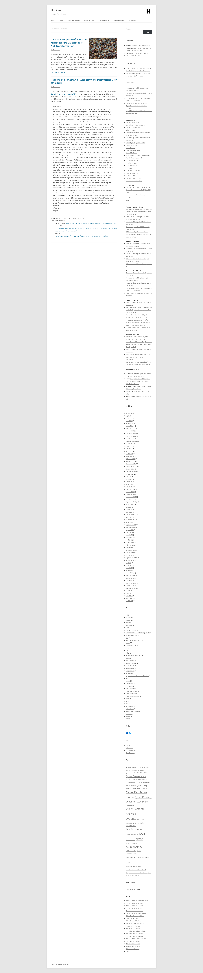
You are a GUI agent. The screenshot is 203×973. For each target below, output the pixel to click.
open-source (130, 666)
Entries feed (129, 748)
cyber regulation (142, 788)
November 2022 (131, 515)
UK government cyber (132, 873)
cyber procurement (131, 788)
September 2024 (131, 471)
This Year (133, 51)
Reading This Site (74, 20)
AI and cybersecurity (133, 767)
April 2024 (129, 484)
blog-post (129, 625)
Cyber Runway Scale (137, 801)
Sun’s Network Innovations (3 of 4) (63, 94)
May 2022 (129, 517)
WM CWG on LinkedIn (133, 941)
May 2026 (129, 421)
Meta (134, 56)
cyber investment (144, 782)
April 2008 (129, 570)
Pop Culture (129, 168)
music (128, 658)
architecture (129, 617)
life (127, 650)
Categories (142, 53)
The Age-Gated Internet (133, 127)
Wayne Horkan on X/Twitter (134, 906)
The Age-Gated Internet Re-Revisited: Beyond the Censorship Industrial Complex (137, 105)
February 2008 (130, 575)
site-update (129, 686)
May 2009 (129, 537)
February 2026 (130, 428)
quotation (129, 673)
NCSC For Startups (131, 165)
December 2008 (131, 550)
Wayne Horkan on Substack (134, 911)
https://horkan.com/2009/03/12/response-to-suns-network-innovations (91, 223)
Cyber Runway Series (132, 173)
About (61, 20)
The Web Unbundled (132, 122)
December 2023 (131, 494)
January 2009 (130, 548)
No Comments (55, 50)
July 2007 (128, 593)
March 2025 (129, 456)
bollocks (129, 770)
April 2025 (129, 454)
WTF (127, 719)
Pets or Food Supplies (132, 949)
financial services (130, 840)
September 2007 (131, 588)
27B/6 (127, 951)
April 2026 (129, 423)
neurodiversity (130, 663)
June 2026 (129, 418)
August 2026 (130, 413)
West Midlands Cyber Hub (134, 158)
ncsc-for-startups (132, 843)
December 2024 (131, 464)
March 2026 (129, 426)
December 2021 (131, 520)
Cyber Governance (136, 776)
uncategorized (130, 706)
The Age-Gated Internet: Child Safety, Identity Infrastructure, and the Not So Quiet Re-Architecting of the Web (138, 322)
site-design (129, 683)
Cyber (131, 931)
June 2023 (129, 509)
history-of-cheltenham (133, 640)
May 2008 (129, 568)
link (127, 653)
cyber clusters (140, 770)
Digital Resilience (132, 834)
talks (127, 699)
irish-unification (131, 645)
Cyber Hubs (129, 780)
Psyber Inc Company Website (135, 923)
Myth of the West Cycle (133, 171)
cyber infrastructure (140, 780)
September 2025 (131, 441)
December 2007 (131, 580)
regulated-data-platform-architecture (137, 676)
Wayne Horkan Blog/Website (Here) (137, 901)
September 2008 (131, 558)
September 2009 (131, 527)
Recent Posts (137, 45)
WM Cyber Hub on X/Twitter (135, 936)
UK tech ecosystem (145, 873)
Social (131, 56)
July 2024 (128, 477)
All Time (139, 51)
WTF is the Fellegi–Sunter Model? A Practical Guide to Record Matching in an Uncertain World (138, 234)
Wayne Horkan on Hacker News (136, 913)
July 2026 (128, 416)
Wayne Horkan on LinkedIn (134, 903)
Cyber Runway (143, 797)
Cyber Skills (139, 823)
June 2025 (129, 449)
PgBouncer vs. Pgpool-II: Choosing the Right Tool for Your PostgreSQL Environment (138, 356)
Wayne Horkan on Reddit (134, 908)
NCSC (139, 839)
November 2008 (131, 553)
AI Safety (142, 767)
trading (128, 704)
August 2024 (130, 474)
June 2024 (129, 479)
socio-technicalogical (132, 696)
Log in (128, 745)
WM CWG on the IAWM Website (136, 939)
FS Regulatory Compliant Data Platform (138, 155)
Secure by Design (131, 854)
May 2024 (129, 482)
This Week (144, 48)
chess (127, 628)
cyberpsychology (131, 630)
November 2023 (131, 497)
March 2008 (129, 573)
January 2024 (130, 492)
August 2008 (130, 560)
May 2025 (129, 451)
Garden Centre (119, 20)
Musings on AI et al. (132, 160)
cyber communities (131, 773)
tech (127, 701)
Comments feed (131, 750)
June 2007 (129, 596)
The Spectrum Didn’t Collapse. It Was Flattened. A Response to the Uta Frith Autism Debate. (138, 381)
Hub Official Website (139, 931)
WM (127, 931)
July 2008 (128, 563)
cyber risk (130, 797)
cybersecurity (135, 819)
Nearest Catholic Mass (133, 946)
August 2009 (130, 530)
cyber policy (141, 785)
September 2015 (131, 525)
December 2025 (131, 433)
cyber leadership (131, 786)
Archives (135, 53)
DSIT (142, 834)
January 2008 (130, 578)
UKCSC (128, 866)
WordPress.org (130, 753)
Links (138, 56)
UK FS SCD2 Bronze (136, 869)
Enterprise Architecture (133, 145)
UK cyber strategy (135, 866)
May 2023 (129, 512)
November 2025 (131, 436)
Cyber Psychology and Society (135, 143)
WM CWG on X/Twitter (133, 944)
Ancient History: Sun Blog (134, 181)
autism (148, 767)
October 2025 (130, 438)
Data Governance (134, 829)
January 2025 (130, 461)
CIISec (134, 770)
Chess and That (130, 176)
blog (127, 623)
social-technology (131, 691)
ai (126, 615)
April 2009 (129, 540)
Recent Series (146, 45)
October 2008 (130, 555)
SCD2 (139, 850)
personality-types (131, 668)
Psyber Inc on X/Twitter (133, 928)
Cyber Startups (131, 826)
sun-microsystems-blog (137, 860)
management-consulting (133, 655)
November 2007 (131, 583)
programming (130, 671)
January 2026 (130, 431)
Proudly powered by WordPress (60, 964)
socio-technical (130, 694)
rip (127, 678)
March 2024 (129, 487)
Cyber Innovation (132, 782)
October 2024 (130, 469)
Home (53, 20)
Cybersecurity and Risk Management (137, 633)
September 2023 (131, 502)
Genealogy (132, 20)
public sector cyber (131, 851)
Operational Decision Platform (135, 125)
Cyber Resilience (136, 792)
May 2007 (129, 598)
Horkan (56, 10)
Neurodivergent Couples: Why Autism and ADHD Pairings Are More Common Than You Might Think (139, 211)
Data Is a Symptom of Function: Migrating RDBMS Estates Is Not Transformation (69, 42)
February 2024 (130, 489)
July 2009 (128, 532)
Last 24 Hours (136, 48)
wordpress (129, 714)
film (127, 638)
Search (128, 29)
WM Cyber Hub (89, 20)
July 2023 (128, 507)
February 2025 (130, 459)
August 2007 (130, 591)
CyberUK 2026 (130, 130)
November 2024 (131, 466)
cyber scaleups (130, 805)
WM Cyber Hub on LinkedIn (134, 934)
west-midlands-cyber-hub (134, 711)
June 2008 (129, 565)
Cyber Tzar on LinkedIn (133, 918)
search (128, 681)
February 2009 (130, 545)
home (128, 643)
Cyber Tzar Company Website (135, 916)
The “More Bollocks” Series (134, 178)
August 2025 (130, 444)
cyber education (142, 773)
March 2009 (129, 542)
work (127, 716)
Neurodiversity (104, 20)
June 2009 (129, 535)
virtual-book (130, 709)
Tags (147, 53)
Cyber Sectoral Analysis (133, 150)
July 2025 (128, 446)
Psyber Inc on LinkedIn (133, 926)
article (128, 620)
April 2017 (129, 522)
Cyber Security (130, 823)
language (129, 648)
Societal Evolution (131, 153)
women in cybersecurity (132, 875)
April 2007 (129, 601)
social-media (130, 688)
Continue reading (58, 72)
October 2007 (130, 586)
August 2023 (130, 504)
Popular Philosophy (132, 163)
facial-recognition (131, 635)
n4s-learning (130, 661)
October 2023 (130, 499)
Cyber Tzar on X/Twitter (133, 921)
